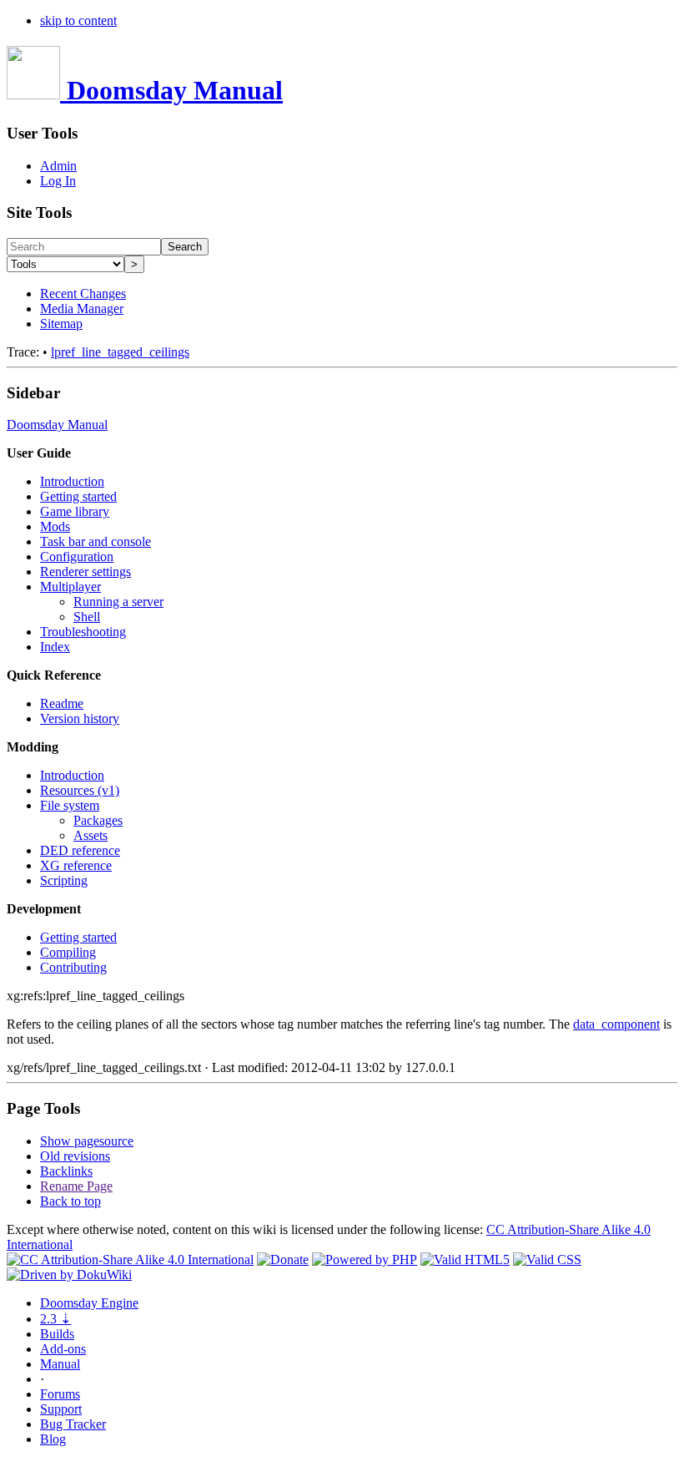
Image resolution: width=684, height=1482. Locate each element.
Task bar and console (95, 541)
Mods (55, 526)
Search (185, 246)
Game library (74, 511)
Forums (60, 1394)
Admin (58, 166)
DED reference (80, 850)
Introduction (72, 481)
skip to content (78, 20)
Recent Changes (83, 293)
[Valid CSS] (547, 1259)
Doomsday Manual (57, 424)
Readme (61, 703)
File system (69, 805)
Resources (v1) (79, 790)
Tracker (73, 1424)
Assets (90, 835)
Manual (60, 1364)
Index (55, 647)
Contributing (73, 967)
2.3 (55, 1319)
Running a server (118, 601)
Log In (58, 181)
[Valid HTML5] (465, 1259)
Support (61, 1409)
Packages (98, 820)
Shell (86, 616)
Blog (53, 1439)
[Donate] (283, 1259)
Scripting (64, 880)
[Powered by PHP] (364, 1259)
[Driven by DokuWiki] (69, 1274)
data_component (616, 1024)
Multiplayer (70, 586)
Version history (79, 718)
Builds (57, 1334)
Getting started (78, 496)
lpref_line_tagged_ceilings (120, 352)
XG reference (76, 865)
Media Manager (81, 308)
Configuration (76, 556)
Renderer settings (85, 571)
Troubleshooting (83, 632)
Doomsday (89, 1303)
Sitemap (61, 323)
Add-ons (63, 1349)
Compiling (68, 952)
